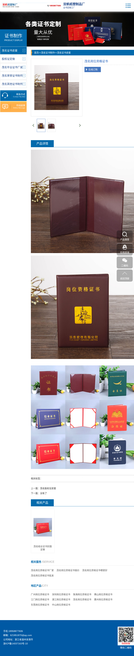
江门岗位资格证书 (40, 599)
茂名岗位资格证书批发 (42, 575)
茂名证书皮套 (64, 52)
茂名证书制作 (48, 52)
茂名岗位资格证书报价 (68, 570)
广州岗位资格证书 (40, 594)
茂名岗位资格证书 (82, 599)
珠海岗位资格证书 (82, 594)
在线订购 (93, 69)
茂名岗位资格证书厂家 (42, 570)
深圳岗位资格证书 (61, 594)
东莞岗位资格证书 (40, 604)
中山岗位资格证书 (61, 604)
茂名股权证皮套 (48, 488)
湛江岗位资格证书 (61, 599)
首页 (36, 52)
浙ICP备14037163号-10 (15, 643)
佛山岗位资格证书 (103, 594)
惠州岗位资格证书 (103, 599)
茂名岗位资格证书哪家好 (94, 570)
